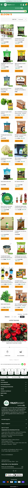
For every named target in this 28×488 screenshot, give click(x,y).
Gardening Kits (5, 419)
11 (18, 316)
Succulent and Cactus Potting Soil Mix (6, 89)
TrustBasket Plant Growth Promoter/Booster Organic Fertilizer (21, 256)
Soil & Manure (4, 382)
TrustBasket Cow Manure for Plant (20, 232)
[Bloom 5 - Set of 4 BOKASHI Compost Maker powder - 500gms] (21, 104)
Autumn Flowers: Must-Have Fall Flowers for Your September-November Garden (14, 342)
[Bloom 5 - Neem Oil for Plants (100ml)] (7, 223)
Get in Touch (5, 427)
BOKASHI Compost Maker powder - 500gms (20, 135)
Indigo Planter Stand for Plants (6, 39)
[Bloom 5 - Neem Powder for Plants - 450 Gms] (21, 55)
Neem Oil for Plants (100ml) (7, 231)
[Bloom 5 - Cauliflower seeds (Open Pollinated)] (7, 150)
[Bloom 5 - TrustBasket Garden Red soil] (7, 127)
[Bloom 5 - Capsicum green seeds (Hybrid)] (7, 104)
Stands (3, 380)
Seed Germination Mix (6, 181)
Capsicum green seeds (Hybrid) (6, 112)
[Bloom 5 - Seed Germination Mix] (7, 173)
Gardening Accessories (7, 386)
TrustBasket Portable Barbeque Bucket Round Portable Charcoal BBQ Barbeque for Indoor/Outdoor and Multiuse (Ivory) (6, 256)
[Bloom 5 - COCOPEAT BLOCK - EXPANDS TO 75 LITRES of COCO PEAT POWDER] (21, 80)
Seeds (2, 389)
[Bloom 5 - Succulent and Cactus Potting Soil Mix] (7, 80)
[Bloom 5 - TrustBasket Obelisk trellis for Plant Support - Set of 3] (21, 198)
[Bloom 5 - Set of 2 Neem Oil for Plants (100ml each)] (21, 150)
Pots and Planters (5, 384)
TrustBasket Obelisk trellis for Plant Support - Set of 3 (21, 207)
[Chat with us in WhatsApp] (21, 5)
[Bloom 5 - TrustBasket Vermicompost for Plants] (7, 55)
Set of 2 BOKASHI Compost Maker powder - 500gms (21, 304)
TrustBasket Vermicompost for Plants (7, 64)
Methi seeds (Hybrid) (5, 304)
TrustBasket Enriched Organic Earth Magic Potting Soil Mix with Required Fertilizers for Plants (20, 39)
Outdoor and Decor (6, 391)
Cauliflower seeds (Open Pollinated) (6, 159)
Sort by (14, 19)
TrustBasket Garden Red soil (6, 135)
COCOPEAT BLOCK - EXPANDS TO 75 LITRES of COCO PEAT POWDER (20, 89)
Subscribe (22, 467)
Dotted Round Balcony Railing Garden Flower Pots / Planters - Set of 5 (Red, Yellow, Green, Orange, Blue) (7, 281)
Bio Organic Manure (19, 181)
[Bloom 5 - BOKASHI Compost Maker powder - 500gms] (21, 127)
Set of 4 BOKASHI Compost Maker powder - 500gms (21, 112)
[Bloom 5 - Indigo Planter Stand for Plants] (7, 30)
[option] (7, 352)
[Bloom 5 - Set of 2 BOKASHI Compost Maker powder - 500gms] (21, 296)
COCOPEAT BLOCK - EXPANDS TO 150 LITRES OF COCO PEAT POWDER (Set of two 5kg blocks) (21, 281)
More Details (5, 46)
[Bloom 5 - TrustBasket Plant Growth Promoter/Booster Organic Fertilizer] (21, 248)
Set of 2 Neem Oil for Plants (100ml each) (21, 159)
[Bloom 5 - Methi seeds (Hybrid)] (7, 296)
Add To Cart (19, 94)
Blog (2, 395)
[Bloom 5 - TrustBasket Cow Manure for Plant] (21, 223)
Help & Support (6, 423)
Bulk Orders (4, 393)
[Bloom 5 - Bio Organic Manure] (21, 173)
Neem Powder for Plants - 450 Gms (20, 64)
